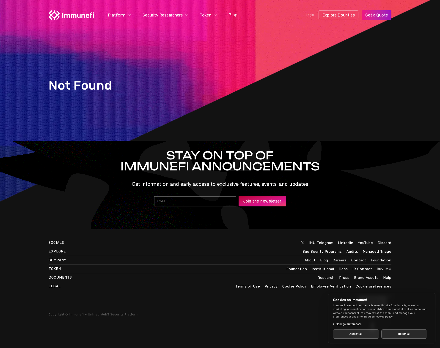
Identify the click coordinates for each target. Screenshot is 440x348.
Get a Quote (376, 15)
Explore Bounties (338, 15)
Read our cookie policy (378, 316)
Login (310, 15)
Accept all (355, 333)
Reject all (404, 333)
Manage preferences (348, 324)
